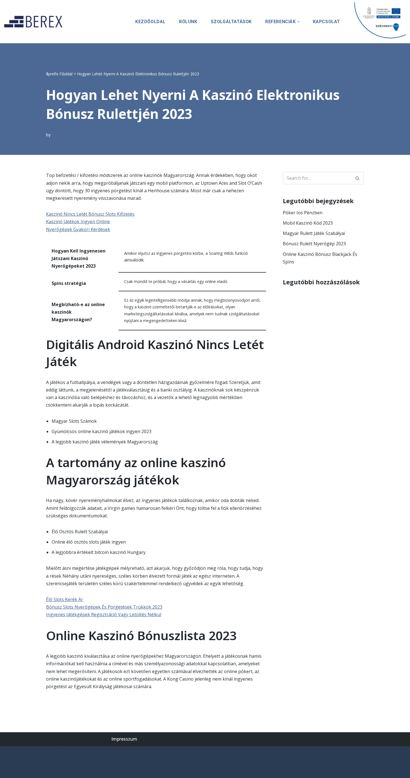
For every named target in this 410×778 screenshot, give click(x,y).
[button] (298, 22)
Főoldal (66, 73)
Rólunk (188, 21)
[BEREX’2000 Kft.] (35, 21)
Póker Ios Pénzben (302, 213)
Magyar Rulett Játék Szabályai (314, 233)
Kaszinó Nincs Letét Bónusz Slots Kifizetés (90, 214)
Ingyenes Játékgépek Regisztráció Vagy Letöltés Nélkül (103, 614)
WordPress (57, 753)
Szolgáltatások (231, 21)
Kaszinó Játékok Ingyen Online (78, 221)
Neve (9, 753)
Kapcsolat (326, 21)
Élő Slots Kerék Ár (64, 599)
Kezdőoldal (150, 21)
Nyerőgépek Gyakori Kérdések (78, 229)
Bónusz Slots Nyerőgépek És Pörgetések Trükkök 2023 (104, 607)
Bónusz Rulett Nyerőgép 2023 (314, 244)
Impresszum (124, 739)
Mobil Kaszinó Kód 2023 (308, 223)
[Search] (357, 178)
